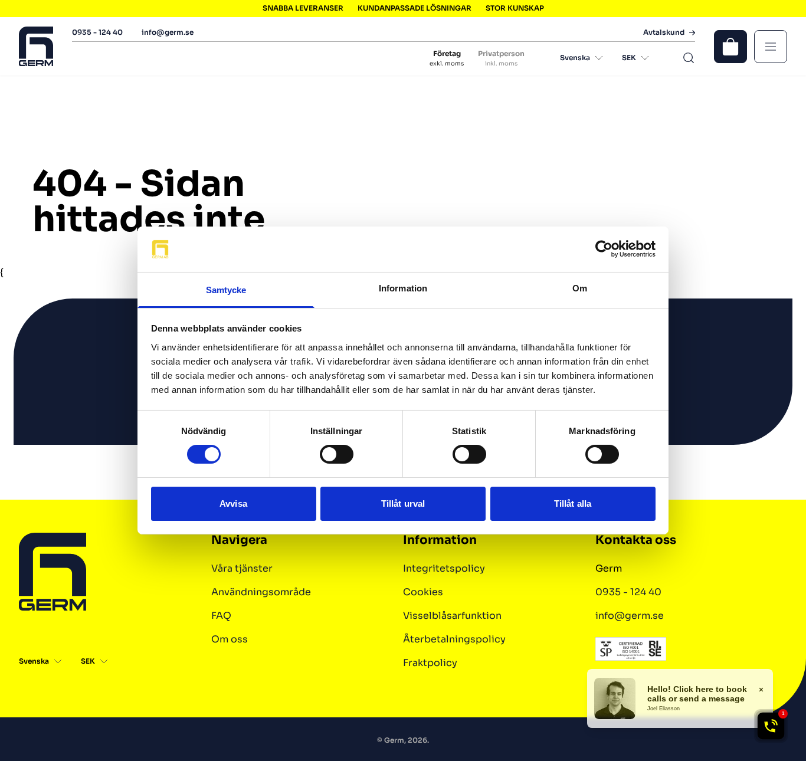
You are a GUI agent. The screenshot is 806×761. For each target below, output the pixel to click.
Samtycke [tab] (226, 290)
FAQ (221, 615)
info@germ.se (168, 32)
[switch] (336, 454)
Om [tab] (579, 288)
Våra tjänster (242, 568)
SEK (629, 57)
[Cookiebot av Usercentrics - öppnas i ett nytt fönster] (604, 249)
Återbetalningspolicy (454, 639)
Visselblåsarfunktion (452, 615)
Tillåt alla (572, 503)
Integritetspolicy (444, 568)
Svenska (575, 57)
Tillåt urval (403, 503)
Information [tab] (403, 288)
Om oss (229, 639)
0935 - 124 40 (97, 32)
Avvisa (233, 503)
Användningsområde (261, 592)
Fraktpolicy (430, 663)
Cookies (423, 592)
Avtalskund (663, 32)
